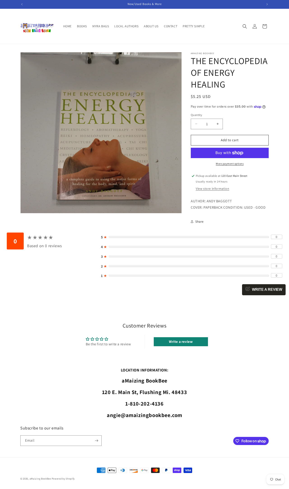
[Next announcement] (267, 4)
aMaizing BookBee (40, 478)
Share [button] (199, 221)
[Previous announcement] (22, 4)
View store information (212, 189)
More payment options (230, 163)
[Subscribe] (96, 440)
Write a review (181, 341)
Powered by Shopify (63, 478)
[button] (245, 26)
